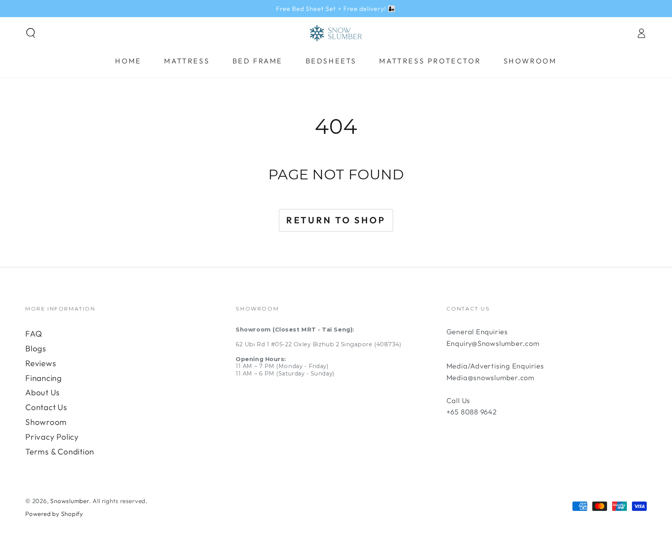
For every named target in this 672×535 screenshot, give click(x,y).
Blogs (35, 348)
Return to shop (335, 220)
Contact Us (46, 407)
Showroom (46, 422)
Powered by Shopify (54, 513)
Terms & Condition (59, 451)
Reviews (40, 363)
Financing (43, 378)
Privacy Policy (52, 437)
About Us (42, 392)
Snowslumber (69, 501)
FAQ (33, 333)
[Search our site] (31, 33)
